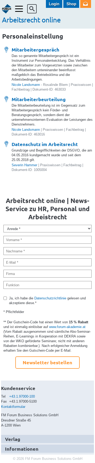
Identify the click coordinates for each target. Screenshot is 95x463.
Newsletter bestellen (47, 362)
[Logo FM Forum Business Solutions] (6, 8)
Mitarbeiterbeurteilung (39, 99)
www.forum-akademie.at (67, 327)
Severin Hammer (24, 165)
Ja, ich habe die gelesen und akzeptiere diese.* (47, 300)
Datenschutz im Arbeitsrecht (45, 144)
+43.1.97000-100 (22, 396)
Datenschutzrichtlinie (50, 298)
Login (54, 4)
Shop (71, 4)
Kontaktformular (13, 407)
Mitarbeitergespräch (35, 49)
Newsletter (85, 4)
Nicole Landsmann (26, 85)
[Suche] (32, 8)
